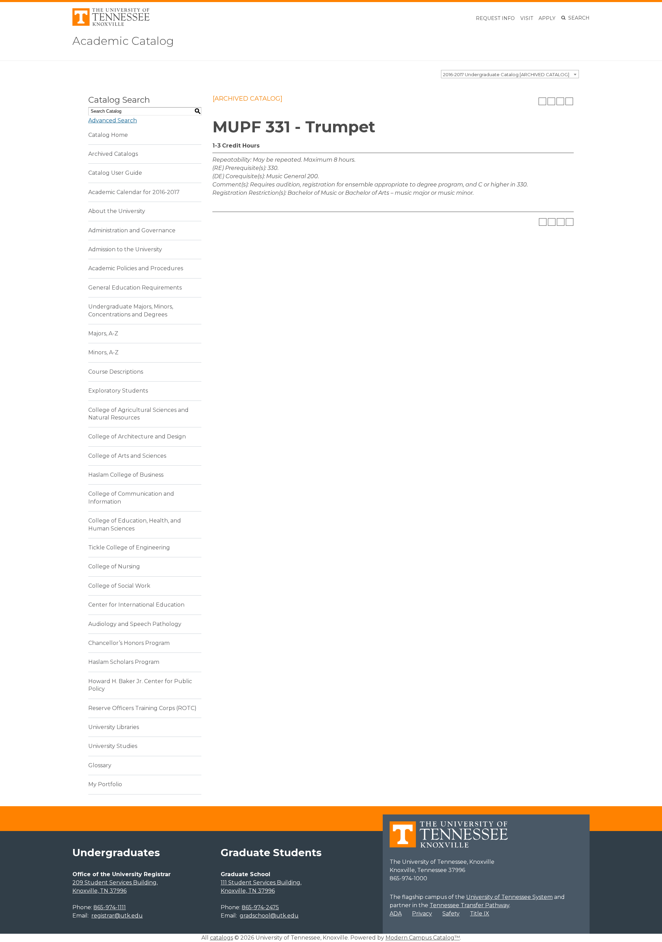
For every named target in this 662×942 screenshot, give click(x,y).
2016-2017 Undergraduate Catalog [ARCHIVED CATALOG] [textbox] (506, 74)
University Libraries (113, 727)
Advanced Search (112, 120)
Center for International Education (136, 604)
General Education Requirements (135, 287)
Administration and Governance (131, 230)
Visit (526, 18)
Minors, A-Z (103, 352)
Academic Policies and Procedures (135, 268)
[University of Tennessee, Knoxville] (111, 24)
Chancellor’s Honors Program (129, 643)
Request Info (495, 18)
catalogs (221, 937)
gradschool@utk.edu (269, 915)
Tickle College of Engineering (129, 547)
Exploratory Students (118, 390)
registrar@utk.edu (117, 915)
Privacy (422, 913)
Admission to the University (125, 249)
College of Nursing (114, 566)
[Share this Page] (551, 101)
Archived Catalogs (113, 154)
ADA (396, 913)
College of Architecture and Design (137, 436)
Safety (451, 913)
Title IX (479, 913)
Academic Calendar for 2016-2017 (134, 192)
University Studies (112, 746)
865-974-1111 (109, 907)
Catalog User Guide (115, 173)
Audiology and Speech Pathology (134, 624)
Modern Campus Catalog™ (422, 937)
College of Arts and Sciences (127, 456)
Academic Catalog (123, 41)
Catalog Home (108, 135)
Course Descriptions (115, 371)
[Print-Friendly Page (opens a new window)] (560, 101)
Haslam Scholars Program (123, 662)
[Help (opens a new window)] (569, 101)
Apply (547, 18)
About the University (116, 211)
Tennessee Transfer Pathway (469, 905)
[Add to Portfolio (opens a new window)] (542, 101)
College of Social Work (119, 586)
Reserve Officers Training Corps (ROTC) (142, 708)
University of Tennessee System (509, 897)
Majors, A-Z (103, 333)
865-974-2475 (260, 907)
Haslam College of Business (125, 475)
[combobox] (510, 74)
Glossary (99, 765)
